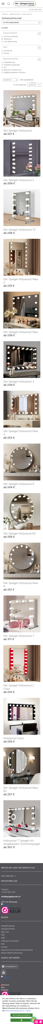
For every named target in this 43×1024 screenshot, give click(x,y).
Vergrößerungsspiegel (12, 65)
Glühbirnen (8, 39)
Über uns (5, 932)
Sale (3, 944)
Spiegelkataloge (8, 926)
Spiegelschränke (8, 929)
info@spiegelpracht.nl (10, 896)
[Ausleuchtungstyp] (39, 33)
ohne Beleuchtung (10, 41)
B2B (2, 899)
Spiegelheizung (9, 62)
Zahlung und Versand (10, 941)
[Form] (39, 47)
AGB (3, 938)
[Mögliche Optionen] (39, 59)
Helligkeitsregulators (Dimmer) (15, 72)
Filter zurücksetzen (26, 79)
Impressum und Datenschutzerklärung (17, 950)
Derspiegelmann (11, 966)
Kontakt (4, 947)
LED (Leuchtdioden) (11, 36)
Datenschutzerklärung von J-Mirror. (18, 1010)
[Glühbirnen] (14, 80)
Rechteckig (8, 51)
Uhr (5, 67)
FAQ (2, 935)
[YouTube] (3, 972)
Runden (6, 53)
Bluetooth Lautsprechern (13, 70)
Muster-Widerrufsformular (11, 953)
